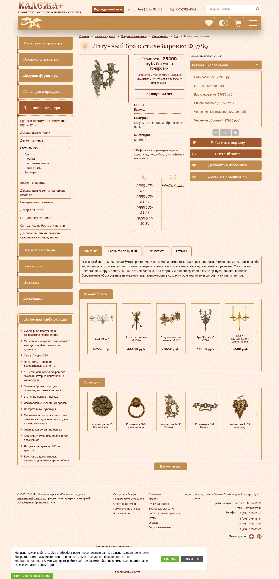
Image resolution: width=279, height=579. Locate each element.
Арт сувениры (121, 513)
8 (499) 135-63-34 (251, 523)
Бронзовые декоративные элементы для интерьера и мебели (46, 458)
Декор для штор (31, 210)
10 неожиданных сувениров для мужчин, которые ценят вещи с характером (44, 376)
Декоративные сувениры (40, 409)
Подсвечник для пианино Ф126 (171, 339)
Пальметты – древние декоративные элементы (40, 364)
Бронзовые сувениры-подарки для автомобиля (46, 438)
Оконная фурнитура (40, 59)
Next (257, 331)
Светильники (29, 148)
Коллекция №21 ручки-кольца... (136, 425)
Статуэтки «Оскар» (124, 494)
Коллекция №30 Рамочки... (171, 425)
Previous (83, 331)
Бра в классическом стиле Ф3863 (239, 338)
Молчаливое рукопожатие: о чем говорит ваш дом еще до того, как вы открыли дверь (46, 419)
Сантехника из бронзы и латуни (42, 225)
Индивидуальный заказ (108, 9)
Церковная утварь (39, 250)
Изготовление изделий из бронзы (45, 403)
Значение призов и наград (41, 396)
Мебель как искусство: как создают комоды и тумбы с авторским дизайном (47, 345)
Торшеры (31, 172)
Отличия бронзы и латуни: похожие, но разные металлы (43, 388)
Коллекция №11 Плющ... (205, 425)
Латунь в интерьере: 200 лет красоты (43, 448)
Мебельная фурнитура (42, 43)
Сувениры (155, 494)
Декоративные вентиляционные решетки (42, 192)
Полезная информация (45, 319)
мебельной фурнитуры (31, 498)
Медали (153, 498)
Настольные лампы (37, 163)
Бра (27, 154)
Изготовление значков (126, 508)
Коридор (140, 140)
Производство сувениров (128, 498)
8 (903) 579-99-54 (251, 518)
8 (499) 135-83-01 (251, 529)
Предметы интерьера (41, 107)
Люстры (30, 158)
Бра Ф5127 (102, 338)
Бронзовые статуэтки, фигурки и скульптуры (43, 123)
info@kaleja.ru (173, 185)
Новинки (31, 282)
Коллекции (33, 298)
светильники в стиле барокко (133, 271)
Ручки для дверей (159, 503)
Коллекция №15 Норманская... (102, 425)
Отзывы (153, 522)
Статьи (153, 517)
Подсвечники (33, 167)
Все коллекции (170, 466)
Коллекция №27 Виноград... (240, 425)
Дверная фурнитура (40, 75)
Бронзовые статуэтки (162, 508)
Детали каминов (31, 140)
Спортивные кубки (124, 503)
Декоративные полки (35, 132)
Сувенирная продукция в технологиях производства (41, 333)
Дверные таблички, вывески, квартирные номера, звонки (40, 235)
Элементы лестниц (33, 182)
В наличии (32, 266)
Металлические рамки (35, 217)
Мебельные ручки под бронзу (43, 429)
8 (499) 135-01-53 (251, 513)
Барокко (140, 109)
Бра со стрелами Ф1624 (136, 339)
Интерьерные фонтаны (36, 202)
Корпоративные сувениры (164, 513)
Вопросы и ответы (160, 527)
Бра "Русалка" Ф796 (205, 339)
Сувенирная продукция (43, 91)
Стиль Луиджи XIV (36, 355)
